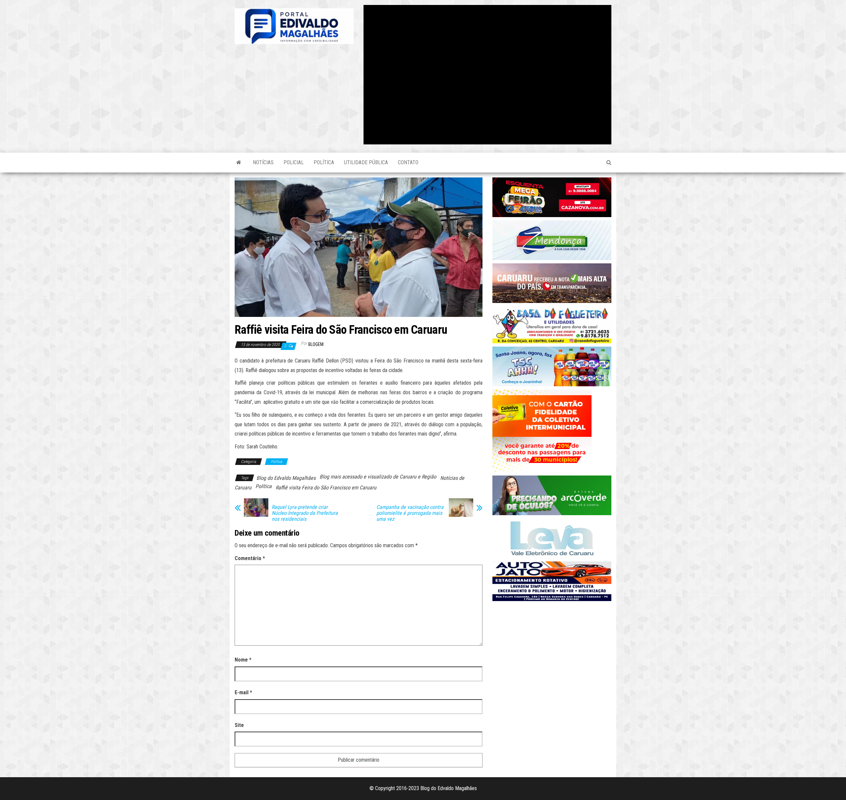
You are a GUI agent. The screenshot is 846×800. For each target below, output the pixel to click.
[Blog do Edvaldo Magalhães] (239, 162)
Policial (294, 162)
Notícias (263, 162)
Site (239, 725)
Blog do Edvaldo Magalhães (286, 478)
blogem (316, 344)
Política (324, 162)
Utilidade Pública (366, 162)
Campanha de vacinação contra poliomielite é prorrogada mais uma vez (409, 513)
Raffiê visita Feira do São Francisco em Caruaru (326, 487)
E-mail (243, 692)
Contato (408, 162)
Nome (243, 660)
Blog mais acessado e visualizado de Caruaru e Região (378, 477)
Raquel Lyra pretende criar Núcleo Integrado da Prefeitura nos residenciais (305, 513)
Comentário (250, 558)
